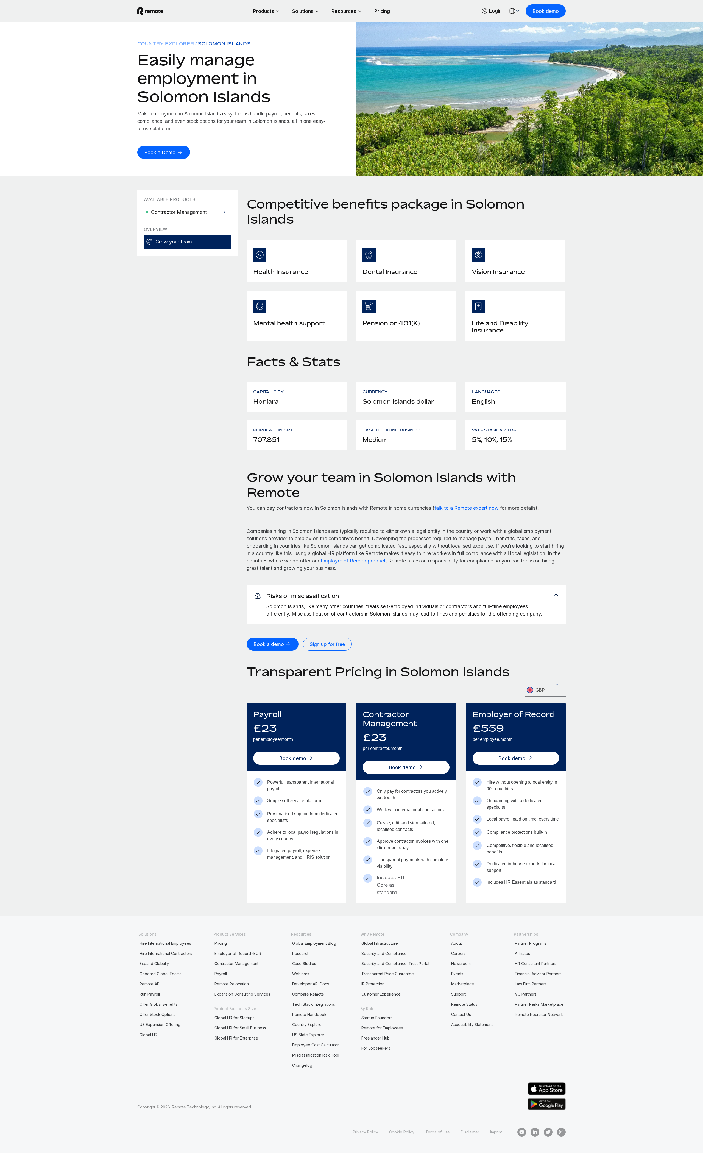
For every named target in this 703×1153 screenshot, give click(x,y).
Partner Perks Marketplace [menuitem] (539, 1004)
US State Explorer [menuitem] (308, 1034)
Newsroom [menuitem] (461, 963)
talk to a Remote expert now (466, 508)
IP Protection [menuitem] (372, 984)
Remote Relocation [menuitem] (231, 984)
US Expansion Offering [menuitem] (160, 1024)
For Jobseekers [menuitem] (375, 1048)
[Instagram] (561, 1132)
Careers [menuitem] (458, 953)
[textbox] (545, 690)
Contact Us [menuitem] (461, 1014)
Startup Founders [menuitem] (376, 1017)
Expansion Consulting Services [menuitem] (242, 994)
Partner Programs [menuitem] (530, 943)
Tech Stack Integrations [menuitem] (313, 1004)
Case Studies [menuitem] (304, 963)
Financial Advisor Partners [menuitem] (538, 973)
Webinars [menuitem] (300, 973)
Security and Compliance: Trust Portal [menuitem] (395, 963)
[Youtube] (521, 1132)
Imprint (496, 1132)
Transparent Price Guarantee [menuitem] (387, 973)
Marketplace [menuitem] (462, 984)
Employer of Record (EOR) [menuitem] (238, 953)
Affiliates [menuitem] (522, 953)
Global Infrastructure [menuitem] (379, 943)
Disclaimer (470, 1132)
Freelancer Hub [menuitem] (375, 1038)
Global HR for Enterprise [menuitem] (236, 1038)
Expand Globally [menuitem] (154, 963)
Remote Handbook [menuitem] (309, 1014)
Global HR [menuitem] (148, 1034)
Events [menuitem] (457, 973)
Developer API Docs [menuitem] (310, 984)
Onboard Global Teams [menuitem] (161, 973)
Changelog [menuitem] (302, 1065)
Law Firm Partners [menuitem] (531, 984)
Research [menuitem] (300, 953)
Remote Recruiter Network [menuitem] (539, 1014)
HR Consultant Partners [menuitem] (535, 963)
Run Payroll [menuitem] (150, 994)
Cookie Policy (401, 1132)
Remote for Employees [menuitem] (382, 1027)
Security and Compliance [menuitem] (384, 953)
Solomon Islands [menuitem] (224, 43)
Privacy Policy (365, 1132)
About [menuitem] (456, 943)
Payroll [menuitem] (220, 973)
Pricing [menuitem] (220, 943)
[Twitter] (548, 1132)
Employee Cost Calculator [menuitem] (315, 1045)
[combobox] (545, 690)
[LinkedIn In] (535, 1132)
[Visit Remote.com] (150, 11)
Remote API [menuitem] (150, 984)
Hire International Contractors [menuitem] (166, 953)
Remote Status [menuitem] (464, 1004)
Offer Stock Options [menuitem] (157, 1014)
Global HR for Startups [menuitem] (234, 1017)
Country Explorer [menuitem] (165, 43)
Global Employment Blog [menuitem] (314, 943)
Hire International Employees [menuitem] (165, 943)
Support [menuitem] (458, 994)
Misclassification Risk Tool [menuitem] (315, 1055)
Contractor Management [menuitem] (236, 963)
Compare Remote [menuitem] (308, 994)
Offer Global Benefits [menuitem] (158, 1004)
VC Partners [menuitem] (526, 994)
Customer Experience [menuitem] (381, 994)
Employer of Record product (353, 561)
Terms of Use (437, 1132)
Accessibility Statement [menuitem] (472, 1024)
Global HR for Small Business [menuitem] (240, 1027)
